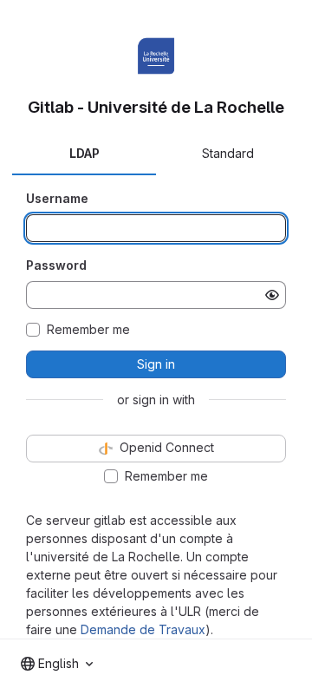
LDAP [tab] (84, 153)
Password (56, 265)
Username (57, 198)
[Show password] (272, 295)
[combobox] (57, 663)
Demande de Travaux (143, 629)
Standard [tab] (228, 153)
